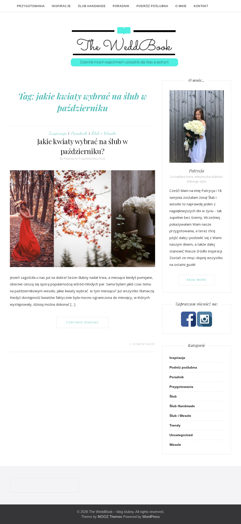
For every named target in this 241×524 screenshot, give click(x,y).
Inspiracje (61, 6)
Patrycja (69, 158)
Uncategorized (181, 435)
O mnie (181, 6)
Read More (196, 279)
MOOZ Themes (110, 517)
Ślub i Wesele (104, 133)
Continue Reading (82, 322)
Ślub (173, 396)
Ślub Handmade (92, 6)
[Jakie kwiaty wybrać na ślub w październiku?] (82, 218)
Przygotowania (31, 6)
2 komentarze (142, 344)
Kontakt (201, 6)
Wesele (175, 445)
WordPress (151, 517)
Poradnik (121, 6)
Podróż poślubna (152, 6)
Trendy (175, 425)
